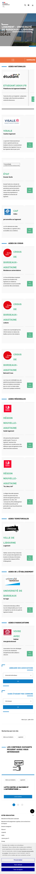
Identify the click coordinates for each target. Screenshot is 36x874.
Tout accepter (18, 870)
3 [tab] (22, 805)
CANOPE (3, 832)
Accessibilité (28, 5)
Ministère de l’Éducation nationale (10, 818)
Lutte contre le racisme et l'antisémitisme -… (16, 788)
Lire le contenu (18, 796)
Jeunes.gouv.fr (5, 838)
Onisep (3, 841)
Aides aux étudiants (8, 737)
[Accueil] (6, 5)
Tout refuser (18, 865)
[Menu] (32, 5)
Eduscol (3, 829)
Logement (20, 737)
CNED (2, 835)
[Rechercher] (25, 5)
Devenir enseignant (6, 826)
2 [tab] (18, 805)
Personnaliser (18, 860)
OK (18, 681)
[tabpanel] (18, 778)
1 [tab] (13, 804)
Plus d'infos (29, 145)
